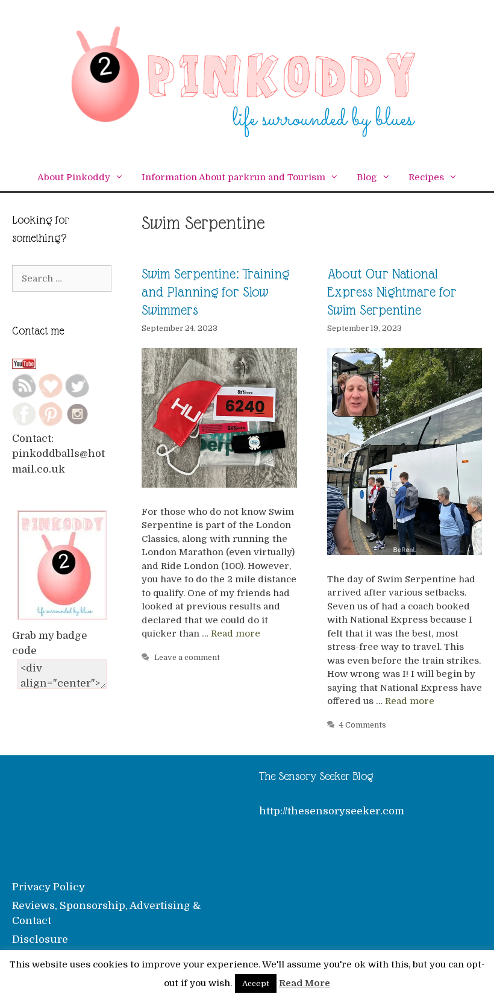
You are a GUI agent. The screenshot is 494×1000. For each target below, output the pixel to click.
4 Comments (362, 725)
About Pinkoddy (73, 177)
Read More (304, 983)
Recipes (426, 177)
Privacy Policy (48, 887)
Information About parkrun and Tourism (233, 177)
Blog (367, 177)
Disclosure (40, 939)
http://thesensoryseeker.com (331, 811)
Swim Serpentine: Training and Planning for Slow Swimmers (215, 292)
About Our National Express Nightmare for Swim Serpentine (392, 292)
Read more (235, 633)
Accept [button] (255, 983)
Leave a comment (187, 657)
